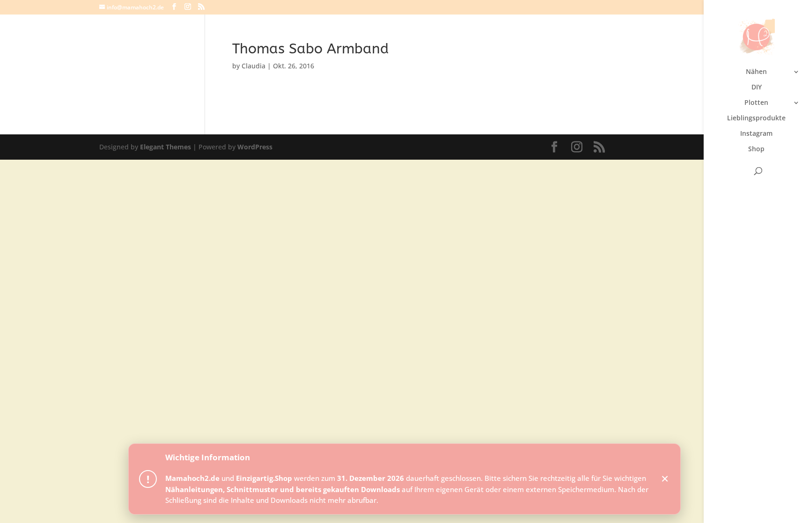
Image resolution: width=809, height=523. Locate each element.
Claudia (253, 65)
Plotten (756, 103)
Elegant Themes (165, 146)
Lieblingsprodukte (756, 118)
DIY (756, 87)
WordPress (254, 146)
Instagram (756, 134)
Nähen (756, 72)
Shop (756, 149)
